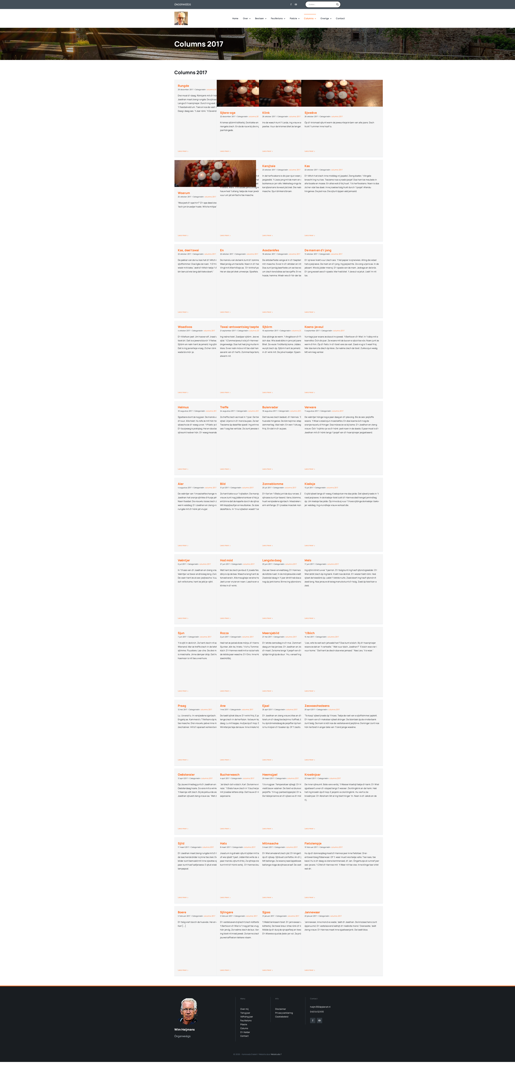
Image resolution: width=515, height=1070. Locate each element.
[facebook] (291, 4)
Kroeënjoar (313, 775)
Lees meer (182, 151)
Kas (307, 166)
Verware (310, 407)
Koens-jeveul (314, 327)
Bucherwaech (230, 775)
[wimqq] (181, 12)
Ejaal (265, 706)
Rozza (224, 633)
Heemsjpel (269, 775)
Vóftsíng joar (246, 1016)
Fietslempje (313, 843)
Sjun (181, 633)
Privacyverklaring (284, 1012)
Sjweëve (311, 113)
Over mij (244, 1008)
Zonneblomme (272, 484)
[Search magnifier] (337, 4)
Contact (244, 1035)
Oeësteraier (186, 775)
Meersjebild (270, 633)
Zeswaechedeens (317, 706)
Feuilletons (246, 1020)
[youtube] (296, 4)
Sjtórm (267, 327)
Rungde (183, 86)
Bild (223, 484)
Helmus (183, 407)
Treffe (224, 407)
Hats (223, 843)
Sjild (181, 843)
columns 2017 (212, 89)
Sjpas (266, 912)
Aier (181, 484)
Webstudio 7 (276, 1054)
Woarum (184, 193)
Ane (223, 706)
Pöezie (243, 1024)
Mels (308, 560)
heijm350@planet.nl (320, 1006)
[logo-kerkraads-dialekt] (188, 998)
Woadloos (185, 327)
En (222, 250)
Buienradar (270, 407)
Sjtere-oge (227, 113)
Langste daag (271, 560)
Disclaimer (280, 1008)
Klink (266, 113)
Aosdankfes (270, 250)
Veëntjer (184, 560)
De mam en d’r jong (318, 250)
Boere (182, 912)
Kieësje (310, 484)
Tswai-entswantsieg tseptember (243, 327)
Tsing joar (245, 1012)
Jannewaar (312, 912)
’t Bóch (309, 633)
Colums (244, 1028)
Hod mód (226, 560)
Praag (182, 706)
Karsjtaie (268, 166)
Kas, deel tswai (188, 250)
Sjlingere (226, 912)
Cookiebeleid (281, 1016)
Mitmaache (270, 843)
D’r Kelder (245, 1032)
